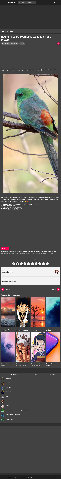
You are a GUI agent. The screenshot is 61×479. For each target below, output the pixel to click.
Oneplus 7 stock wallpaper (50, 364)
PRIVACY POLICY (19, 477)
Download (5, 248)
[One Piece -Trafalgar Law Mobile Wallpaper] (23, 312)
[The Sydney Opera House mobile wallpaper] (8, 312)
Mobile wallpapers (43, 199)
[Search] (20, 2)
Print (23, 43)
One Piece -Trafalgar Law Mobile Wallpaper (22, 329)
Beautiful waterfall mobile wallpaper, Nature (16, 410)
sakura (7, 405)
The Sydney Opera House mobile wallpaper (8, 329)
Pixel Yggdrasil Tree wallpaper (13, 414)
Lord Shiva (8, 378)
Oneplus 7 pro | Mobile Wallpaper (7, 364)
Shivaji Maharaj (9, 392)
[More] (47, 263)
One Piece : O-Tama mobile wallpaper (36, 364)
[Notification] (55, 2)
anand (10, 271)
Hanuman (8, 382)
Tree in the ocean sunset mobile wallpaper (37, 329)
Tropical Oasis (9, 419)
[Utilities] (58, 2)
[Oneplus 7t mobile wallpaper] (53, 312)
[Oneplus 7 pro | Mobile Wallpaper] (8, 347)
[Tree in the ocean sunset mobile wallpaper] (38, 312)
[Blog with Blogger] (39, 263)
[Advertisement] (30, 17)
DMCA (13, 477)
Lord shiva (8, 387)
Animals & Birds (17, 199)
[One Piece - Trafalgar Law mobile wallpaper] (23, 347)
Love (7, 401)
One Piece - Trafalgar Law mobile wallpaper (22, 364)
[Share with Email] (36, 263)
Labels (36, 374)
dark (7, 396)
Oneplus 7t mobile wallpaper (51, 329)
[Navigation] (2, 2)
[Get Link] (43, 263)
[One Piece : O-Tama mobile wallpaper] (38, 347)
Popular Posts (14, 374)
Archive (52, 374)
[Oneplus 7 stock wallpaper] (53, 347)
